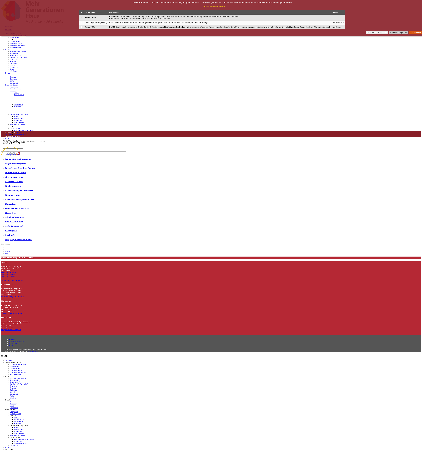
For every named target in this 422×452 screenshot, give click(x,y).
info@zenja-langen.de (8, 272)
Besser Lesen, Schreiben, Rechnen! (20, 168)
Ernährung (13, 63)
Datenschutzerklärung (16, 341)
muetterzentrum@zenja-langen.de (12, 297)
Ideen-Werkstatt (19, 122)
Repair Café (10, 213)
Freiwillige (18, 120)
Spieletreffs (10, 235)
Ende (7, 253)
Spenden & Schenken (17, 124)
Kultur (12, 69)
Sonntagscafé (11, 231)
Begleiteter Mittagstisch (15, 164)
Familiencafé (14, 37)
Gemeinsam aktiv (16, 43)
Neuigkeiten (14, 87)
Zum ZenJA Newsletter (15, 280)
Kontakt (8, 138)
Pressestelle (18, 132)
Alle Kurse (13, 71)
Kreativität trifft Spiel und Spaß (19, 199)
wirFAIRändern (15, 47)
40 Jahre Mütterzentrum (18, 364)
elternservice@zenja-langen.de (11, 313)
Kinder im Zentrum (14, 181)
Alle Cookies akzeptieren (377, 33)
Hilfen (12, 81)
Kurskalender (14, 53)
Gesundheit (14, 67)
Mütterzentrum (19, 95)
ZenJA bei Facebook (8, 274)
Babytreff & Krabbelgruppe (18, 159)
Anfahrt (3, 280)
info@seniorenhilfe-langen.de (11, 330)
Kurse (7, 49)
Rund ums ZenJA (11, 85)
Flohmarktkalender (20, 134)
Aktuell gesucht (19, 118)
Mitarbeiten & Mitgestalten (19, 114)
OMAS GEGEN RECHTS (17, 208)
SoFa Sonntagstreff (14, 226)
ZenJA (16, 93)
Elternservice (18, 105)
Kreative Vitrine (12, 195)
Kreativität (13, 61)
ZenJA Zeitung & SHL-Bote (24, 130)
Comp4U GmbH (33, 351)
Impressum (13, 343)
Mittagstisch (10, 204)
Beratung (13, 77)
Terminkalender (15, 41)
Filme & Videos (15, 89)
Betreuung (13, 79)
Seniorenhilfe (18, 107)
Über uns (13, 91)
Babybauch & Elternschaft (19, 57)
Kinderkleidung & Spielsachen (19, 190)
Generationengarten (14, 177)
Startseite (12, 340)
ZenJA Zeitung (15, 128)
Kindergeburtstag (13, 186)
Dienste (8, 73)
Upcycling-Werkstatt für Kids (18, 239)
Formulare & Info (16, 136)
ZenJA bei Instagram (8, 276)
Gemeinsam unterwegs (17, 45)
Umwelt (12, 65)
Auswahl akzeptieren (398, 33)
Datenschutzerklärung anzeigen (214, 6)
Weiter (7, 251)
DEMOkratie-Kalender (15, 172)
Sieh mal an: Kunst (14, 222)
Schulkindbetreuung (14, 217)
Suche (11, 345)
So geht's (17, 116)
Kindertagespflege (16, 55)
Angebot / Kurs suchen (18, 51)
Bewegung (13, 59)
